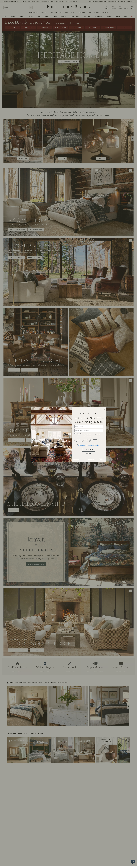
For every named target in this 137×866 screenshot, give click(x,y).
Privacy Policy (82, 445)
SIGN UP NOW (89, 449)
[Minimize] (104, 408)
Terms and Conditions (93, 445)
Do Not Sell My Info (91, 459)
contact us (95, 439)
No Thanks (88, 453)
